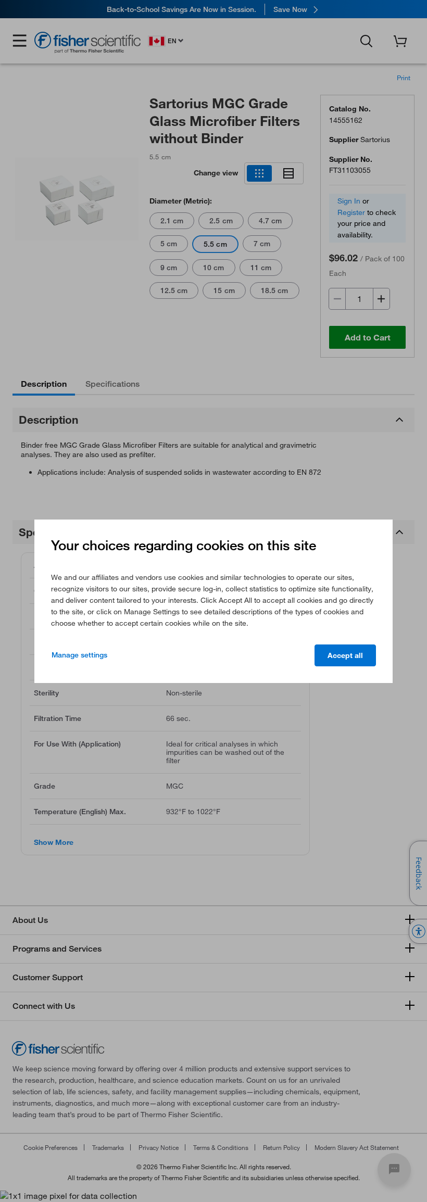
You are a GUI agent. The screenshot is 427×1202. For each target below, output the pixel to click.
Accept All (345, 655)
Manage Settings (79, 655)
